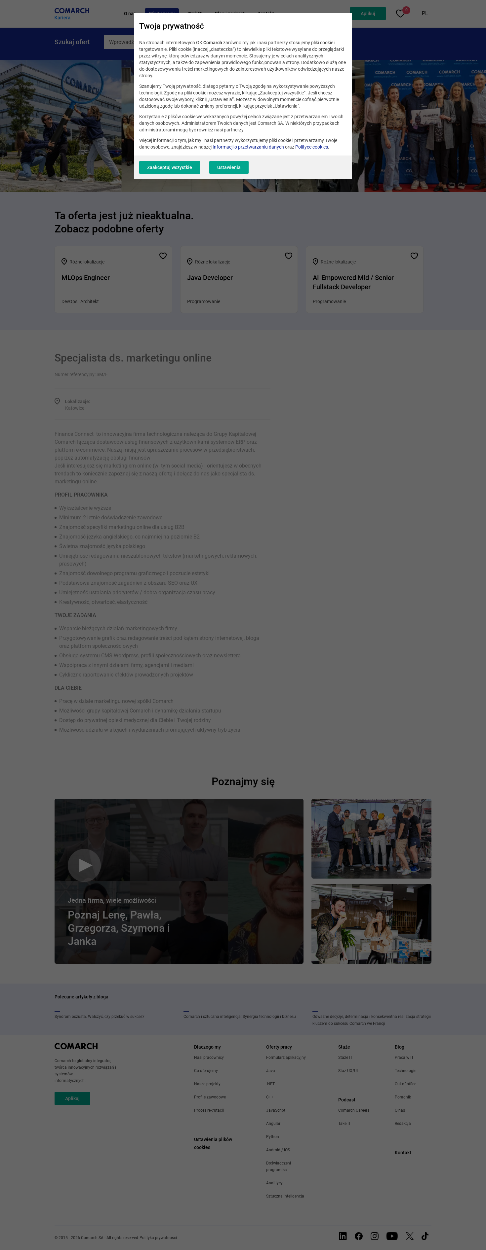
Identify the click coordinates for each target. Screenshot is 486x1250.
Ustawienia (229, 167)
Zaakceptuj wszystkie (169, 167)
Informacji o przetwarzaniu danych (248, 147)
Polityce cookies (311, 147)
